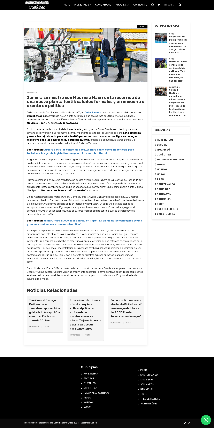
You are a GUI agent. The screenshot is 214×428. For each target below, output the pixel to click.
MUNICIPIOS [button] (82, 4)
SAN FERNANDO (165, 184)
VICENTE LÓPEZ (165, 214)
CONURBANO (103, 4)
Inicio (66, 4)
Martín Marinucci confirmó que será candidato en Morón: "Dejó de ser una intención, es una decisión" (178, 71)
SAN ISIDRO (163, 189)
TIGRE (160, 204)
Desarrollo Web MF (89, 423)
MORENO (161, 169)
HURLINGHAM (164, 139)
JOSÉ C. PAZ (163, 154)
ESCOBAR (162, 144)
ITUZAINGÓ (163, 149)
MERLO (160, 164)
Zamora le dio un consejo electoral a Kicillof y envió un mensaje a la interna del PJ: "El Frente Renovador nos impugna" (126, 308)
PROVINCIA (122, 4)
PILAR (160, 179)
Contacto (140, 4)
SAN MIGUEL (163, 199)
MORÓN (161, 174)
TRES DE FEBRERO (167, 209)
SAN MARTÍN (163, 194)
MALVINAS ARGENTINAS (170, 159)
